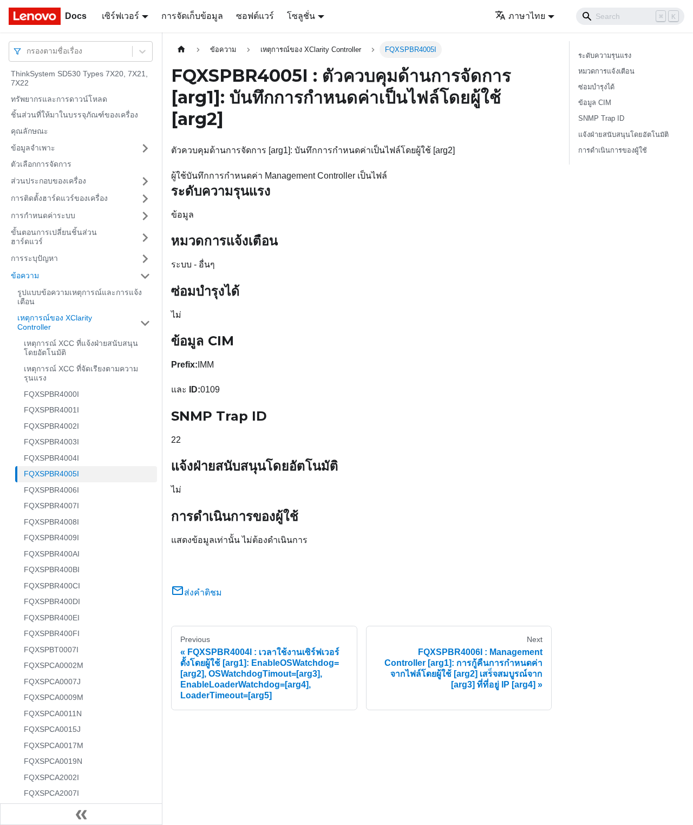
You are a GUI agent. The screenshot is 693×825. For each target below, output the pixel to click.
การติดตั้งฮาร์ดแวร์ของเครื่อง (59, 198)
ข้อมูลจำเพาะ (33, 147)
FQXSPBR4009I (51, 538)
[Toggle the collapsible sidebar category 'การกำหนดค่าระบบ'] (145, 216)
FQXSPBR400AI (52, 553)
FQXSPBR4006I (51, 490)
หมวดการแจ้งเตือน (606, 71)
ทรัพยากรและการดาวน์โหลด (59, 99)
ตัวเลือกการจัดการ (41, 164)
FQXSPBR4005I (51, 474)
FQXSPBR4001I (51, 410)
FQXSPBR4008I (51, 522)
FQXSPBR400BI (52, 570)
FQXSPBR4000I (51, 394)
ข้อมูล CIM (594, 103)
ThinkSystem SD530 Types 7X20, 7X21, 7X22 (79, 78)
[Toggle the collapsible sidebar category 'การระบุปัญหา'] (145, 258)
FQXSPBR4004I (51, 458)
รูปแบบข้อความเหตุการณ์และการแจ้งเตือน (79, 297)
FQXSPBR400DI (52, 602)
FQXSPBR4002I (51, 426)
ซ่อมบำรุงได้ (596, 87)
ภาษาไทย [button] (526, 16)
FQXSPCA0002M (53, 666)
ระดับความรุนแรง (604, 55)
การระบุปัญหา (34, 258)
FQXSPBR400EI (52, 617)
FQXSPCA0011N (53, 713)
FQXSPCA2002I (51, 777)
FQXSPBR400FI (52, 634)
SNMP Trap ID (601, 118)
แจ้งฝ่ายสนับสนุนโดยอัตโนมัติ (623, 134)
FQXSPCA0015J (52, 729)
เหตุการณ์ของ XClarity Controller (54, 322)
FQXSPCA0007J (52, 681)
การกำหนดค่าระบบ (43, 215)
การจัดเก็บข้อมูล (192, 16)
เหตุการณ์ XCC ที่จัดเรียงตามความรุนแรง (81, 373)
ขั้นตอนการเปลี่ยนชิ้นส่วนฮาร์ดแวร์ (54, 237)
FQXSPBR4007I (51, 506)
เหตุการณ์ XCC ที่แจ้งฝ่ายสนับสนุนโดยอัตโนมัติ (81, 348)
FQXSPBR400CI (52, 585)
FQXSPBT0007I (51, 649)
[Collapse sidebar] (81, 814)
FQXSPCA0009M (53, 697)
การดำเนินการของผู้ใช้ (612, 150)
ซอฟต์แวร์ (255, 16)
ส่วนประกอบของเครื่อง (48, 180)
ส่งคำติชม (203, 592)
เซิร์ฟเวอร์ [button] (120, 16)
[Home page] (181, 49)
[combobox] (28, 51)
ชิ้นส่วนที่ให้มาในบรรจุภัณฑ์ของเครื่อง (74, 115)
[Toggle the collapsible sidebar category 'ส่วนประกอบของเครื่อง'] (145, 181)
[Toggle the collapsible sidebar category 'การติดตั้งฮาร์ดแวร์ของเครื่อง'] (145, 198)
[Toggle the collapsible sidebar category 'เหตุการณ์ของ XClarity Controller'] (145, 323)
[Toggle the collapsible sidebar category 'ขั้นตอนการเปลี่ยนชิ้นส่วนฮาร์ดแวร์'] (145, 237)
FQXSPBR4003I (51, 442)
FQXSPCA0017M (53, 745)
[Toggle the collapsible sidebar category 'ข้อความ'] (145, 276)
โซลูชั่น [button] (301, 16)
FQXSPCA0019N (53, 761)
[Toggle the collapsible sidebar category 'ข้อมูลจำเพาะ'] (145, 148)
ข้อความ (25, 275)
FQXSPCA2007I (51, 793)
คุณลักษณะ (29, 131)
